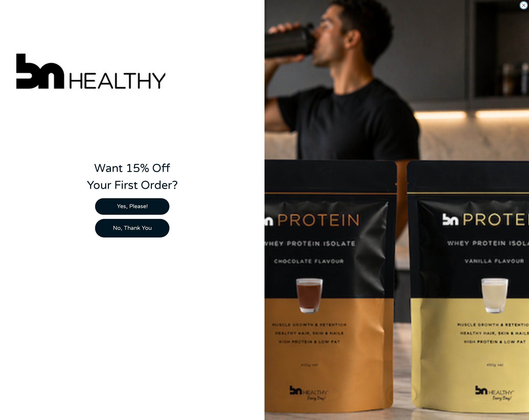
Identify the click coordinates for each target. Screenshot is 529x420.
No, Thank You (132, 228)
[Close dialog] (523, 5)
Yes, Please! (132, 206)
